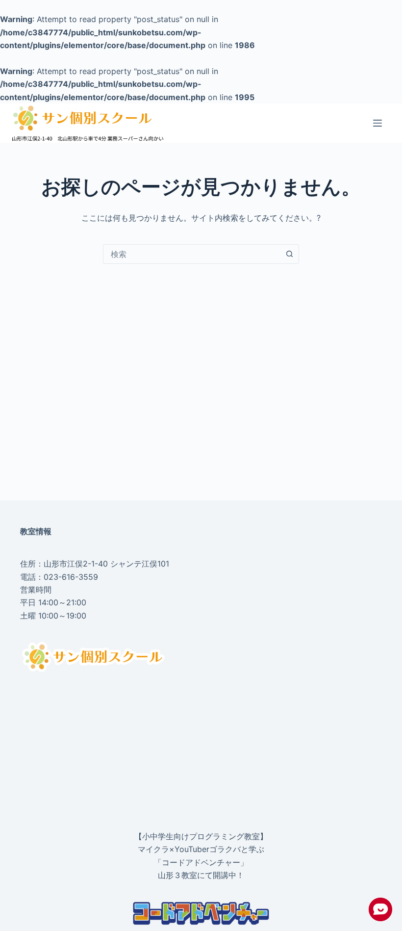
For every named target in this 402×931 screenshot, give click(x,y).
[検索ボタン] (289, 254)
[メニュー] (377, 123)
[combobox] (191, 254)
